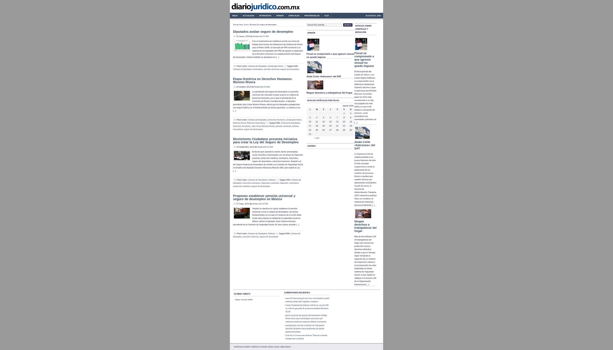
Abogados (286, 347)
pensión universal (271, 69)
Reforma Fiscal (239, 123)
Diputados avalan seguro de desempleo (263, 31)
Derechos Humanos (276, 120)
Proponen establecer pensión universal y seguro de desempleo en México (264, 197)
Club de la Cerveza (293, 335)
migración (284, 183)
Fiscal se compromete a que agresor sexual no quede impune (364, 60)
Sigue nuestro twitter (244, 300)
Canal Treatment (292, 305)
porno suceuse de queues (296, 315)
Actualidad (247, 16)
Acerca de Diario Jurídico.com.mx (250, 347)
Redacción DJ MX (261, 36)
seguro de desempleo (289, 69)
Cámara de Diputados (257, 66)
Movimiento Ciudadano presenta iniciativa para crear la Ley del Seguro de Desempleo (266, 140)
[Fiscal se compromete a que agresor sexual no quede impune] (313, 51)
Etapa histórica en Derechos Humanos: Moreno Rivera (262, 80)
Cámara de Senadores (258, 180)
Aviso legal (273, 347)
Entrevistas (265, 16)
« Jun (316, 138)
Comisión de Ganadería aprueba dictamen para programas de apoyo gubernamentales (304, 328)
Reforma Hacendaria (256, 123)
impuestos (265, 183)
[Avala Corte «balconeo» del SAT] (314, 74)
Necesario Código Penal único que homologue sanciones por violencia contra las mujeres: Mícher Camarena (306, 318)
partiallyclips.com (292, 325)
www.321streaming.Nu (295, 298)
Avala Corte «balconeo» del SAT (323, 76)
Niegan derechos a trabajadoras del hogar (329, 92)
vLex (326, 16)
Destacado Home (275, 66)
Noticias (272, 180)
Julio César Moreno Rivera (263, 126)
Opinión (280, 16)
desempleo (258, 69)
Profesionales (310, 16)
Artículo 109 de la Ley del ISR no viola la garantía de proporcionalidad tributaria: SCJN (307, 308)
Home (246, 25)
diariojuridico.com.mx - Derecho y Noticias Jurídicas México (256, 8)
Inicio (235, 16)
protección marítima (241, 186)
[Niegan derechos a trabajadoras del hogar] (315, 90)
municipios (294, 183)
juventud (275, 183)
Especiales (294, 16)
